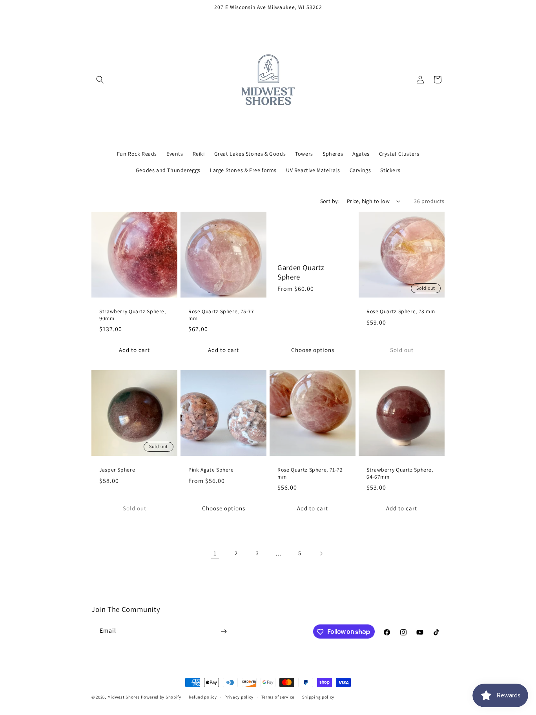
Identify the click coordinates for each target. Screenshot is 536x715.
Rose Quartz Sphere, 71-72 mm (310, 473)
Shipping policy (318, 696)
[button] (100, 79)
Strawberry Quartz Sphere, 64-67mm (399, 473)
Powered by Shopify (161, 697)
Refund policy (203, 696)
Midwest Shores (124, 697)
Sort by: (329, 201)
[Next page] (321, 553)
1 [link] (215, 553)
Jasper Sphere (117, 469)
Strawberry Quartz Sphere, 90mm (132, 315)
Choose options (312, 349)
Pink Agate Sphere (211, 469)
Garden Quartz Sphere (300, 272)
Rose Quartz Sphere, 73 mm (400, 311)
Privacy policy (238, 696)
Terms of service (277, 696)
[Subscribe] (223, 631)
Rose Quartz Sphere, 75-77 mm (221, 315)
